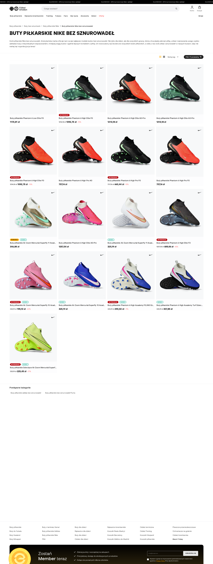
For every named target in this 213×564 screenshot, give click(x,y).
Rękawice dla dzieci (83, 531)
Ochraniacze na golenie (182, 531)
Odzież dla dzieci (81, 539)
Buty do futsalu (16, 531)
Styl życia (74, 16)
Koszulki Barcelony (114, 535)
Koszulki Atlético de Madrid (118, 539)
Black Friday (178, 539)
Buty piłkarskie (16, 16)
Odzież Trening (146, 531)
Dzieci (93, 16)
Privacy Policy (160, 561)
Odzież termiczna (147, 527)
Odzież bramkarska (180, 535)
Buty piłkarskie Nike (51, 26)
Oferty (101, 16)
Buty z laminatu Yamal (50, 527)
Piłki (43, 539)
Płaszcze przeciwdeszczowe (184, 527)
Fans (66, 16)
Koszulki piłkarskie (147, 539)
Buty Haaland (15, 535)
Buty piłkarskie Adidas (51, 531)
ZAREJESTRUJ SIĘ (190, 553)
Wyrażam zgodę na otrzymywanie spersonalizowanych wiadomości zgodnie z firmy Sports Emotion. (171, 560)
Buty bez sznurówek (32, 26)
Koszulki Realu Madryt (116, 531)
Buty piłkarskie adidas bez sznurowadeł (26, 393)
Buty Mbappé (15, 539)
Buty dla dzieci (80, 527)
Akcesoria (85, 16)
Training (49, 16)
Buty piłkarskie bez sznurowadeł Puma (60, 393)
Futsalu (58, 16)
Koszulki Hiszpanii (147, 535)
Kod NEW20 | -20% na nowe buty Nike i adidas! (57, 2)
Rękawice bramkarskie (34, 16)
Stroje (200, 16)
